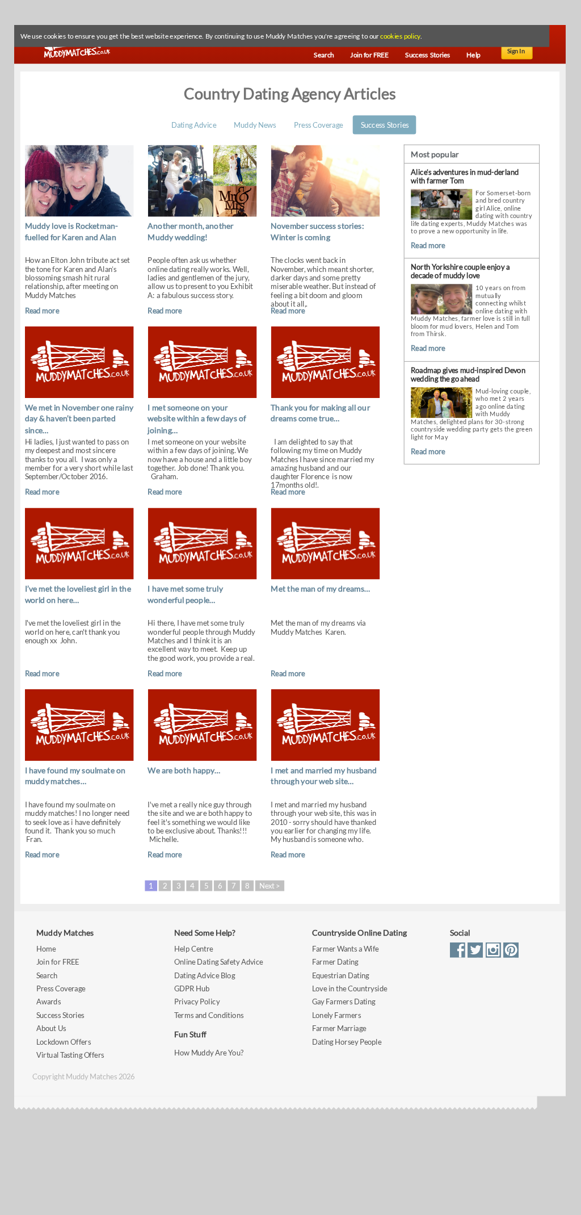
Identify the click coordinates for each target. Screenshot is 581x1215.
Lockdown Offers (63, 1041)
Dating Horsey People (346, 1041)
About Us (51, 1028)
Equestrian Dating (340, 975)
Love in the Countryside (349, 988)
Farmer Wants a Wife (345, 948)
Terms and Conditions (208, 1015)
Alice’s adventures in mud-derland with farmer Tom (465, 176)
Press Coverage (318, 124)
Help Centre (193, 948)
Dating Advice (193, 124)
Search (47, 975)
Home (46, 948)
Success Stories (385, 124)
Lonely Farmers (336, 1015)
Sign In (516, 51)
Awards (48, 1002)
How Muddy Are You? (208, 1053)
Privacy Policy (197, 1002)
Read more (42, 310)
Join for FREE (57, 962)
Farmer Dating (335, 962)
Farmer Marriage (339, 1028)
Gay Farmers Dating (344, 1002)
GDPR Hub (191, 988)
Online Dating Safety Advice (218, 962)
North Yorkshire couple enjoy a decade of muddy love (460, 271)
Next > (269, 885)
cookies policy (400, 36)
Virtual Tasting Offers (70, 1055)
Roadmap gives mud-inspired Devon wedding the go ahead (468, 374)
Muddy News (255, 124)
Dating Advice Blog (204, 975)
